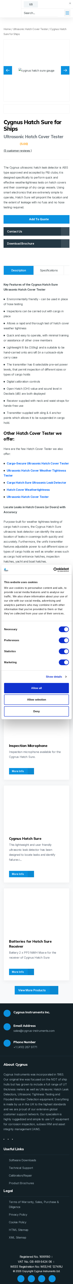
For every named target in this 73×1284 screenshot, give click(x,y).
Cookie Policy (17, 1222)
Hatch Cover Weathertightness (28, 489)
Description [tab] (18, 270)
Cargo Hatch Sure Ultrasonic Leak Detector (36, 482)
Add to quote (38, 219)
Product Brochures (21, 1183)
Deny (36, 711)
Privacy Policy (18, 1214)
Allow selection (36, 699)
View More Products (32, 990)
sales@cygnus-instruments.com (34, 1030)
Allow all (36, 688)
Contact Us (14, 231)
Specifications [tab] (49, 270)
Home (7, 29)
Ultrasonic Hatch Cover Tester (30, 29)
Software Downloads (22, 1160)
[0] (67, 4)
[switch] (64, 640)
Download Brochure (20, 243)
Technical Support (21, 1168)
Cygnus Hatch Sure (25, 838)
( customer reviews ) (18, 150)
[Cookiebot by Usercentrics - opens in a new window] (53, 569)
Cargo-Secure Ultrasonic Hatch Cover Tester (38, 463)
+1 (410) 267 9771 (25, 1047)
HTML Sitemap (18, 1230)
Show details (54, 676)
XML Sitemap (17, 1237)
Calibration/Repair (20, 1175)
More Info (18, 771)
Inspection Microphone (28, 745)
